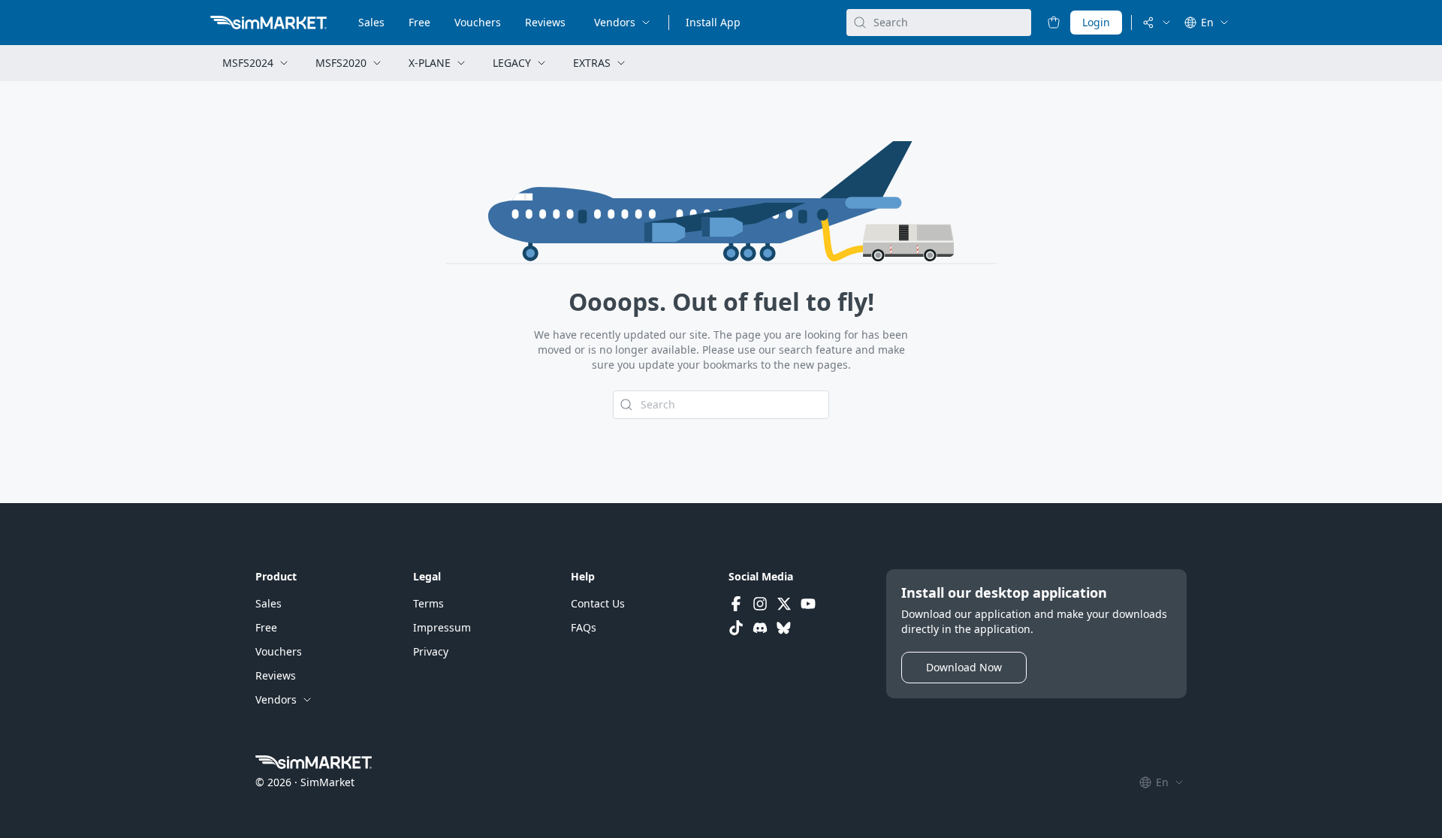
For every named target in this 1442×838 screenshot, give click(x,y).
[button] (268, 603)
